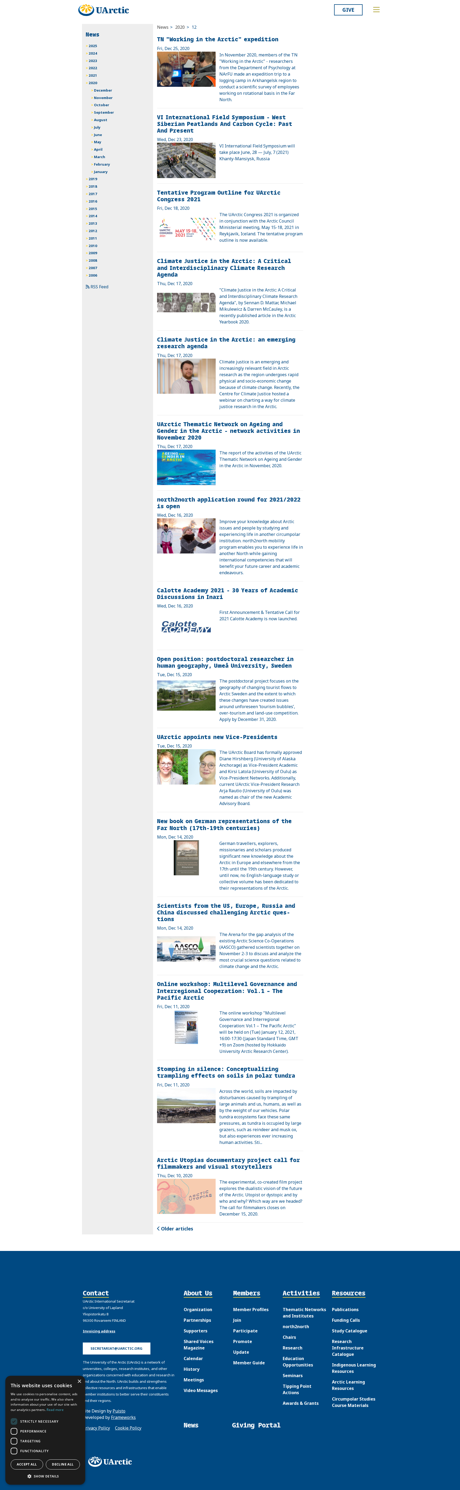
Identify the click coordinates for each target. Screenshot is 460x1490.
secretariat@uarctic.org (116, 1348)
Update (241, 1352)
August (100, 119)
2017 (93, 193)
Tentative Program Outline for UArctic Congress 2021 (219, 196)
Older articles (176, 1228)
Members (246, 1293)
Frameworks (123, 1417)
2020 (180, 27)
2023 (93, 60)
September (104, 112)
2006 (93, 275)
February (102, 164)
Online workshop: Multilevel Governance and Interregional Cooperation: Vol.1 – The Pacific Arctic (227, 990)
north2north (296, 1326)
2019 (93, 178)
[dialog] (45, 1430)
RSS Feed (98, 287)
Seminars (293, 1375)
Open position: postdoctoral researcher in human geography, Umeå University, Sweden (225, 662)
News (163, 27)
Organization (198, 1309)
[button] (45, 1476)
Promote (242, 1341)
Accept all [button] (27, 1464)
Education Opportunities (298, 1362)
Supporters (195, 1331)
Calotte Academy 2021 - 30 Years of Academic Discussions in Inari (227, 593)
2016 (93, 201)
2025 (93, 45)
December (103, 90)
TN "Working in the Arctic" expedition (217, 39)
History (191, 1369)
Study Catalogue (349, 1331)
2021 (93, 75)
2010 (93, 245)
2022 (93, 67)
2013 (93, 223)
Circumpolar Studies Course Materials (353, 1402)
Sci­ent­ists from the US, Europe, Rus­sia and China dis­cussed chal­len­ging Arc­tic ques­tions (226, 912)
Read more (55, 1409)
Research (292, 1348)
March (99, 156)
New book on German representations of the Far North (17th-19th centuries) (224, 824)
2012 (93, 230)
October (101, 104)
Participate (245, 1331)
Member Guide (249, 1363)
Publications (345, 1309)
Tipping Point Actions (297, 1389)
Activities (301, 1293)
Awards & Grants (301, 1403)
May (97, 141)
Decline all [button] (62, 1464)
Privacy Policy (96, 1428)
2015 (93, 208)
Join (237, 1320)
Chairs (289, 1337)
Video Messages (201, 1390)
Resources (348, 1293)
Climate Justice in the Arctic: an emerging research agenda (226, 343)
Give (348, 9)
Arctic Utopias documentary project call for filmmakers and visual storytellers (228, 1163)
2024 (93, 53)
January (101, 171)
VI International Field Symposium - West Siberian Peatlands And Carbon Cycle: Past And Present (224, 123)
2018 (93, 186)
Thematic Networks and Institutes (304, 1313)
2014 (93, 216)
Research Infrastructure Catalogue (348, 1348)
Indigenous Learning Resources (354, 1368)
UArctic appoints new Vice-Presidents (217, 736)
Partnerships (197, 1320)
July (97, 127)
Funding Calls (346, 1320)
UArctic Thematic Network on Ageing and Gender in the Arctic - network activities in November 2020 (228, 430)
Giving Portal (256, 1425)
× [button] (79, 1382)
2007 (93, 267)
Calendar (193, 1358)
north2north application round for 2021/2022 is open (229, 503)
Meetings (194, 1380)
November (103, 97)
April (98, 149)
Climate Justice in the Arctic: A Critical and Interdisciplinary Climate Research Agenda (224, 267)
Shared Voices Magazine (198, 1345)
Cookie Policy (128, 1428)
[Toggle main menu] (376, 9)
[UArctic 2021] (112, 1461)
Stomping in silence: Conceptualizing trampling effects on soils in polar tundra (226, 1072)
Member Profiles (251, 1309)
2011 (93, 238)
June (98, 134)
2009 (93, 253)
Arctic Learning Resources (348, 1385)
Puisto (119, 1411)
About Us (198, 1293)
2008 (93, 260)
